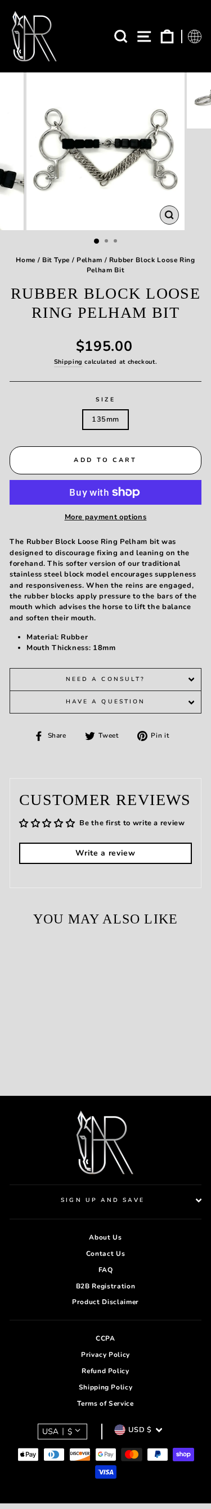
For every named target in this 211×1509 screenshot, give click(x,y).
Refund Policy (105, 1370)
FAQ (105, 1269)
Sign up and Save (102, 1200)
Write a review (105, 853)
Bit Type (56, 259)
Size (105, 400)
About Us (105, 1237)
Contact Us (105, 1253)
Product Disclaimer (105, 1301)
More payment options (106, 517)
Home (25, 259)
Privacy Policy (105, 1354)
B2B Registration (105, 1286)
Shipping (68, 362)
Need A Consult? (105, 679)
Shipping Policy (106, 1387)
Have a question (105, 702)
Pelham (89, 259)
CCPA (105, 1338)
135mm (105, 419)
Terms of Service (105, 1403)
